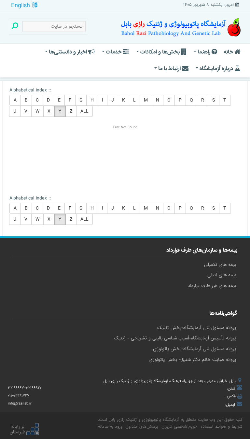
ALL (84, 111)
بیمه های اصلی (221, 275)
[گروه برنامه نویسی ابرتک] (24, 430)
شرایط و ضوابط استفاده (221, 426)
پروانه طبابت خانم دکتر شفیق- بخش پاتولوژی (192, 359)
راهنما (204, 52)
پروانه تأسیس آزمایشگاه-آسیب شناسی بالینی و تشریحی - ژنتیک (175, 338)
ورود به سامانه (110, 426)
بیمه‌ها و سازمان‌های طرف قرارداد (201, 251)
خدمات (113, 52)
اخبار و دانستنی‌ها (68, 52)
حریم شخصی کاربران (179, 426)
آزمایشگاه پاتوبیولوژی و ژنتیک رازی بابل (144, 420)
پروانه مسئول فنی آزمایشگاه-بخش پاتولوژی (194, 348)
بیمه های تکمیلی (220, 264)
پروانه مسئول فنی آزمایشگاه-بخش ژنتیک (196, 327)
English (21, 5)
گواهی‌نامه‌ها (223, 314)
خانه (229, 52)
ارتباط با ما (169, 68)
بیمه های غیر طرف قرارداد (212, 285)
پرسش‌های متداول (142, 426)
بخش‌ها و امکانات (160, 52)
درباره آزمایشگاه (216, 68)
